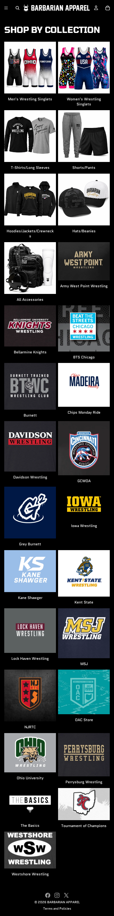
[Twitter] (66, 895)
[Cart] (107, 8)
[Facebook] (48, 895)
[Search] (17, 8)
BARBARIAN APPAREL (63, 902)
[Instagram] (57, 895)
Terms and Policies (57, 908)
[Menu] (6, 8)
